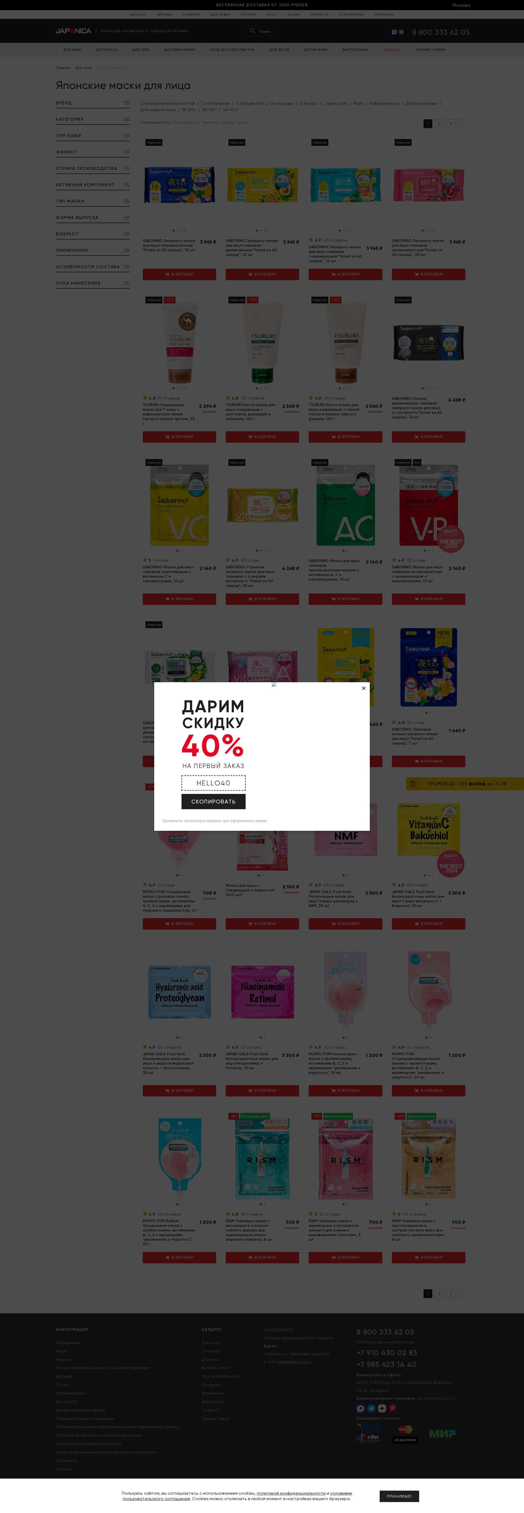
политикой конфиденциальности (291, 1493)
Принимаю (399, 1496)
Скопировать (213, 801)
